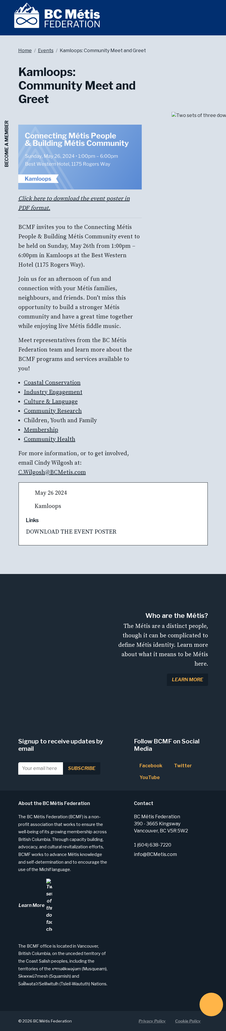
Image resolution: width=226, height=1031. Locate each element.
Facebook (150, 765)
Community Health (49, 439)
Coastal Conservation (52, 383)
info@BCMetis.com (155, 854)
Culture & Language (51, 401)
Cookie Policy (188, 1021)
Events (46, 50)
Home (25, 50)
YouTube (149, 777)
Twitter (182, 765)
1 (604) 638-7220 (152, 845)
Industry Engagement (53, 392)
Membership (41, 430)
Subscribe (81, 768)
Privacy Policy (152, 1021)
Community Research (53, 411)
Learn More (187, 679)
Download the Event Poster (72, 532)
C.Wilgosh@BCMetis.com (52, 472)
